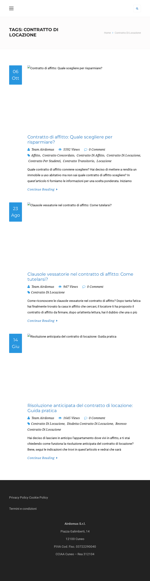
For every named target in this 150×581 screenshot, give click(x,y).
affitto (35, 155)
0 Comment (96, 149)
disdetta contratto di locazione (90, 423)
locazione (104, 161)
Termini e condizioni (23, 508)
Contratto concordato (58, 155)
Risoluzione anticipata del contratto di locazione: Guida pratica (80, 408)
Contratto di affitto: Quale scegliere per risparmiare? (69, 139)
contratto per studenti (44, 161)
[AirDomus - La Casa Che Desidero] (75, 8)
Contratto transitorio (78, 161)
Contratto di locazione (123, 155)
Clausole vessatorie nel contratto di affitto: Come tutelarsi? (80, 277)
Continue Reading (41, 189)
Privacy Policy (18, 497)
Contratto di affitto (90, 155)
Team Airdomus (42, 149)
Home (107, 32)
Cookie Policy (38, 497)
